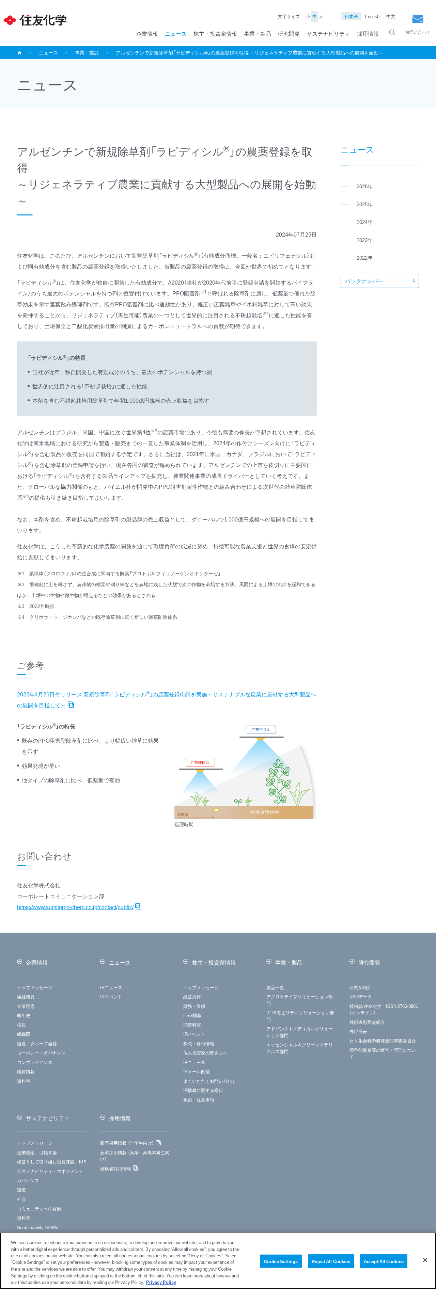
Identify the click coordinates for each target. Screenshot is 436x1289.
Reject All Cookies (331, 1261)
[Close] (425, 1259)
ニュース (176, 33)
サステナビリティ (328, 33)
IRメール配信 (196, 1071)
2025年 (365, 204)
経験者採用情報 (115, 1168)
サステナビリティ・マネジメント (50, 1171)
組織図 (23, 1034)
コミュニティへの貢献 (39, 1208)
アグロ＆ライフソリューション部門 (299, 999)
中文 (390, 16)
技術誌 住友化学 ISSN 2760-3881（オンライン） (383, 1009)
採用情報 (368, 33)
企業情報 (147, 33)
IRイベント (111, 996)
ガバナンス (28, 1180)
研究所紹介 (360, 987)
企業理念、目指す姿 (37, 1152)
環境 (21, 1190)
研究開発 (289, 33)
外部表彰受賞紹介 (367, 1022)
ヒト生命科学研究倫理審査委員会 (382, 1040)
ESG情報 (192, 1015)
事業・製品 (257, 33)
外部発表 (358, 1031)
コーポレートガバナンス (41, 1052)
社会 (21, 1199)
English (372, 16)
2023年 (365, 240)
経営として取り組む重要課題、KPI (52, 1161)
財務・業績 (194, 1006)
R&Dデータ (360, 996)
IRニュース (111, 987)
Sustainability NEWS (37, 1227)
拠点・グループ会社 (37, 1043)
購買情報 (26, 1071)
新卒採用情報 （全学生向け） (127, 1143)
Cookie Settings (281, 1261)
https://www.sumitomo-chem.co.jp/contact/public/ (75, 907)
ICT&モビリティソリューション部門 (300, 1015)
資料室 (23, 1081)
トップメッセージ (34, 987)
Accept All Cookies (384, 1261)
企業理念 (26, 1006)
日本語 (351, 16)
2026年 (365, 186)
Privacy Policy (161, 1282)
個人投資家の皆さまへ (205, 1052)
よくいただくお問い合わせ (209, 1081)
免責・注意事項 (198, 1099)
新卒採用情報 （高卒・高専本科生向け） (135, 1155)
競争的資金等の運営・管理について (382, 1053)
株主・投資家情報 (215, 33)
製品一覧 (275, 987)
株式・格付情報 (198, 1043)
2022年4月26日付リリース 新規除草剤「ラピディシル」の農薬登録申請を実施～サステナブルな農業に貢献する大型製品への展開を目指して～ (166, 699)
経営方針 (192, 996)
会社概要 (26, 996)
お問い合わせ (417, 32)
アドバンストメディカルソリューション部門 (299, 1031)
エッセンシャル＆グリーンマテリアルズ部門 (299, 1047)
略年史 (23, 1015)
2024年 (365, 222)
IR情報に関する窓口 (203, 1090)
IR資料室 (192, 1024)
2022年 (365, 257)
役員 (21, 1024)
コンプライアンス (34, 1062)
